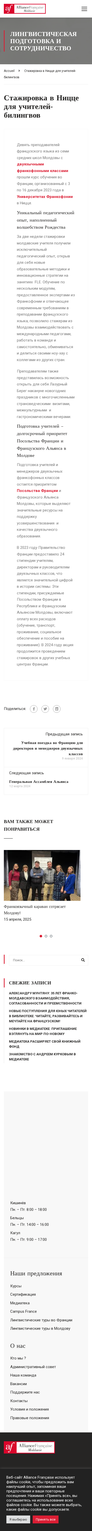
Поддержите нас (25, 1392)
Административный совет (33, 1367)
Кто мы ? (18, 1358)
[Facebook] (34, 709)
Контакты (19, 1401)
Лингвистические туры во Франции (41, 1320)
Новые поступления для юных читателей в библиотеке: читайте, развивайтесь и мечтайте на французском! (48, 1016)
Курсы (15, 1286)
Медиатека (20, 1303)
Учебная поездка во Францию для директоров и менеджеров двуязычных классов (48, 748)
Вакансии (18, 1384)
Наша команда (23, 1375)
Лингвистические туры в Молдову (40, 1328)
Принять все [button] (45, 1519)
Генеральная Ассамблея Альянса (38, 781)
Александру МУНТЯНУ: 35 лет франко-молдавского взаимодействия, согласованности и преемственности (45, 998)
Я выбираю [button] (18, 1519)
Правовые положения (29, 1418)
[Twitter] (45, 709)
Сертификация (23, 1294)
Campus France (23, 1311)
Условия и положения (29, 1409)
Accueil (9, 71)
